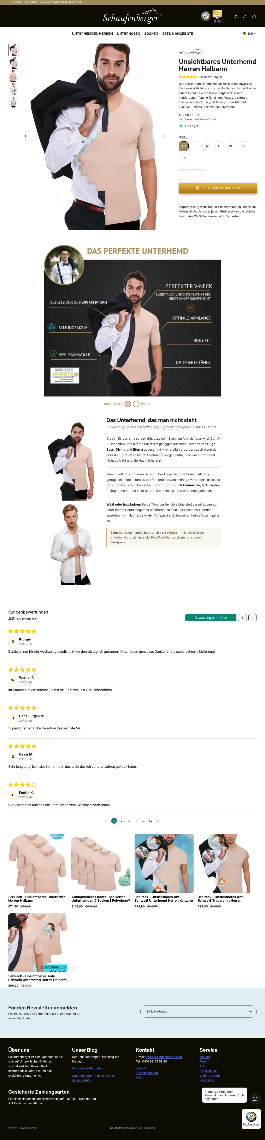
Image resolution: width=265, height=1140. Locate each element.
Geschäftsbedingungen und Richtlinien (132, 1127)
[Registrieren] (250, 1011)
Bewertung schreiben (211, 618)
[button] (188, 77)
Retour (204, 1061)
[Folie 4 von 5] (13, 89)
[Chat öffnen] (255, 1099)
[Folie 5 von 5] (13, 102)
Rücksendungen (147, 1073)
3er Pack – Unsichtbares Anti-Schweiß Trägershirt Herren (221, 899)
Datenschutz (208, 1070)
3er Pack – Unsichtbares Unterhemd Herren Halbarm (36, 899)
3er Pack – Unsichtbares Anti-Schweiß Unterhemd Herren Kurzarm (164, 899)
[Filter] (242, 617)
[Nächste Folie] (164, 136)
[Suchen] (236, 16)
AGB (203, 1066)
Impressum (207, 1080)
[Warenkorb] (253, 16)
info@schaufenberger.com (164, 1057)
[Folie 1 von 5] (13, 50)
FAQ (139, 1077)
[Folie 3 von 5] (13, 76)
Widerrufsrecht (210, 1075)
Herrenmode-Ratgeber (87, 1068)
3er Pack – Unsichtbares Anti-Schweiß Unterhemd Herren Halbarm (37, 978)
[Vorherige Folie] (24, 136)
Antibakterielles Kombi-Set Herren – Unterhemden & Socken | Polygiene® (100, 899)
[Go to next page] (158, 821)
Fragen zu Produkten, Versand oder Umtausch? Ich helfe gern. (224, 1095)
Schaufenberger (27, 1127)
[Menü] (258, 1111)
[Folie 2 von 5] (13, 63)
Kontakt (141, 1068)
